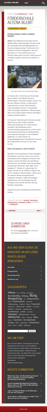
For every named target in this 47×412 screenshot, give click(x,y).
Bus (25, 299)
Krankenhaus (13, 312)
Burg (33, 295)
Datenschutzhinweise (15, 363)
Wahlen (20, 325)
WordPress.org (13, 279)
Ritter (35, 317)
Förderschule (13, 202)
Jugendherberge (27, 309)
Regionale (29, 317)
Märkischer (14, 317)
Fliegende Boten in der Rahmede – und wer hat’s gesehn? (23, 391)
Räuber (10, 320)
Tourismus (34, 322)
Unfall (9, 325)
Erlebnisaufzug (13, 304)
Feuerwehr (35, 304)
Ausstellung (30, 293)
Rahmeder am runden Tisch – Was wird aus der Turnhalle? (24, 397)
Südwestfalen (23, 322)
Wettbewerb (27, 325)
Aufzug (23, 293)
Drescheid (34, 200)
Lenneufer (30, 311)
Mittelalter (12, 314)
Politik (23, 317)
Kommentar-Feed (14, 275)
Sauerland (17, 320)
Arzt (18, 293)
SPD (16, 323)
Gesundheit (36, 306)
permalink (14, 204)
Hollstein (11, 309)
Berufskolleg (14, 296)
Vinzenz (14, 325)
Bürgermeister (33, 299)
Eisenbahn (29, 301)
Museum (33, 314)
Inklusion (21, 202)
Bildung (27, 200)
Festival (22, 304)
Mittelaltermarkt (24, 314)
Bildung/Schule (14, 28)
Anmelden (11, 267)
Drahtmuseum (19, 301)
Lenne (22, 312)
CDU (9, 301)
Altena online (11, 2)
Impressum (12, 360)
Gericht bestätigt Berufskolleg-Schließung (21, 378)
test (31, 14)
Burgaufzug (15, 298)
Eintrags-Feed (12, 271)
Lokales (22, 28)
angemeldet (22, 230)
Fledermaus (11, 306)
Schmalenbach (29, 320)
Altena (11, 292)
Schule (28, 202)
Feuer (28, 304)
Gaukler (28, 306)
